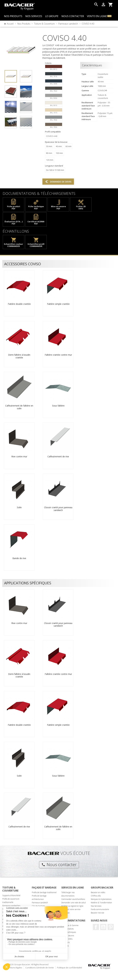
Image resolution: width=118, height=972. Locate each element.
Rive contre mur (19, 456)
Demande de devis (58, 181)
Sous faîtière (58, 405)
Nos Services (96, 906)
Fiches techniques (68, 932)
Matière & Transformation (101, 902)
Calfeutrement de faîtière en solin (19, 407)
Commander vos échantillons (73, 899)
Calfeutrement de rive (58, 456)
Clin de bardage (38, 906)
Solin (19, 507)
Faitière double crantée (19, 303)
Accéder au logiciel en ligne (72, 906)
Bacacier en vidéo (98, 892)
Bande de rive (19, 558)
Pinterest (111, 927)
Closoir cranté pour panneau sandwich (58, 509)
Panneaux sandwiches (11, 905)
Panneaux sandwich (40, 902)
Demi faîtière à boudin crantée (19, 356)
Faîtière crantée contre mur (58, 354)
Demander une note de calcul (73, 902)
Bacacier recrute (97, 912)
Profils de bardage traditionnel (44, 892)
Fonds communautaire (100, 909)
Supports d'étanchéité (11, 895)
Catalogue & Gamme (70, 925)
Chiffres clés (96, 895)
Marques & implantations (101, 899)
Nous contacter (59, 864)
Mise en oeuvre (67, 935)
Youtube (103, 927)
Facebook (96, 927)
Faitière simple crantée (58, 303)
